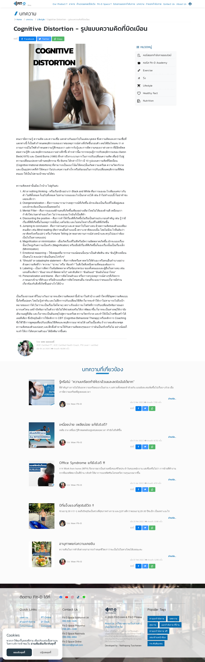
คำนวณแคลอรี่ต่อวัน (86, 4)
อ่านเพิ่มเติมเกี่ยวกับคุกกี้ (43, 643)
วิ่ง (144, 78)
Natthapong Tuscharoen (130, 645)
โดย (74, 404)
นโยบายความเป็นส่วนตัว (128, 623)
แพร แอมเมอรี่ (47, 341)
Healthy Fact (150, 93)
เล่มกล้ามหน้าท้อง (157, 637)
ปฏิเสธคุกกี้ (45, 652)
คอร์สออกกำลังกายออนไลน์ (156, 55)
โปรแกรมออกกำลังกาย (124, 4)
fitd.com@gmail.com (72, 644)
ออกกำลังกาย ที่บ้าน (170, 624)
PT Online (46, 617)
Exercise (147, 70)
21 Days (45, 621)
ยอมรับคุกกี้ (19, 652)
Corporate (46, 625)
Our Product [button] (59, 4)
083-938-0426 (69, 620)
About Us (181, 4)
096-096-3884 (69, 636)
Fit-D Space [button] (103, 4)
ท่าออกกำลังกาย (153, 4)
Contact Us (169, 4)
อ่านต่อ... (172, 398)
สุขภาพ (152, 624)
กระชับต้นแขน (156, 643)
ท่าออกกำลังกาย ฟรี (158, 631)
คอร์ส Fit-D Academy (154, 63)
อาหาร (72, 4)
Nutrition (148, 101)
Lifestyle (41, 19)
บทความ (140, 4)
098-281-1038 (69, 628)
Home (19, 19)
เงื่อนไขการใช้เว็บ (114, 626)
